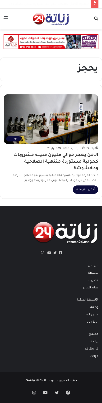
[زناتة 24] (51, 19)
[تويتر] (54, 253)
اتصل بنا (93, 280)
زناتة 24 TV (91, 322)
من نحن (93, 265)
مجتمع (93, 334)
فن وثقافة (91, 349)
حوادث (94, 356)
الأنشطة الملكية (87, 300)
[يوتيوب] (48, 253)
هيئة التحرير (90, 288)
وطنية (94, 307)
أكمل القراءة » (85, 189)
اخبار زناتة (92, 314)
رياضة (94, 341)
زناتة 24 (90, 148)
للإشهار (93, 273)
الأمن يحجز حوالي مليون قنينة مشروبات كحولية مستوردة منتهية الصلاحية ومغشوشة (55, 162)
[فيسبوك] (59, 253)
